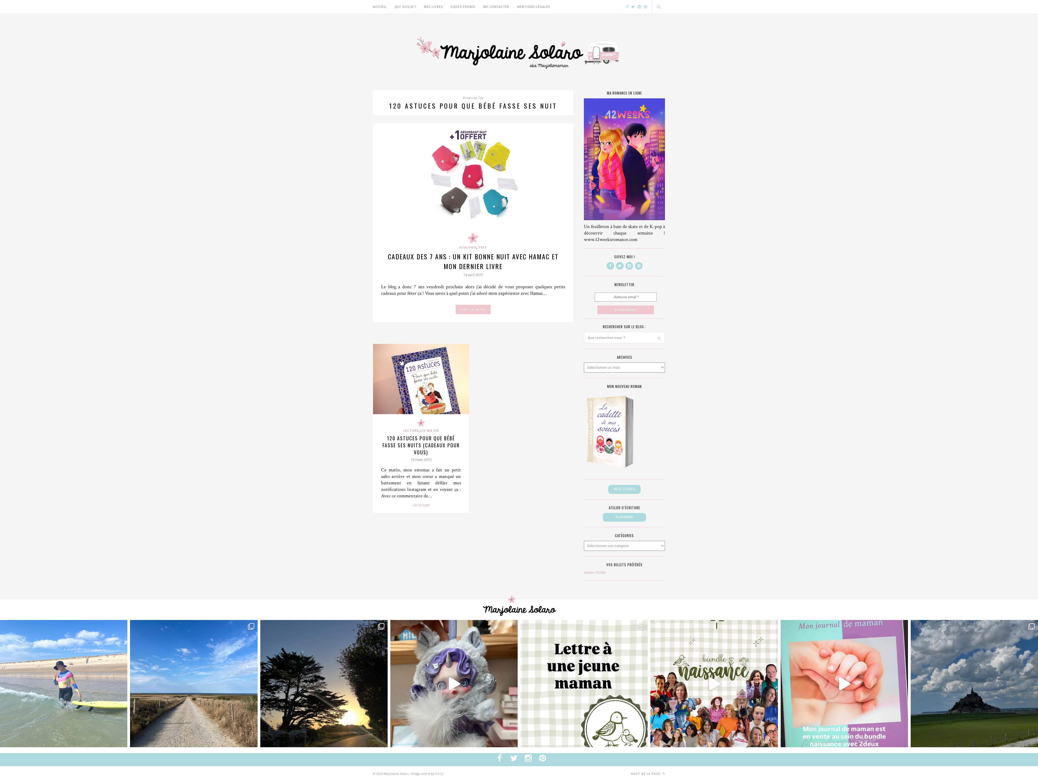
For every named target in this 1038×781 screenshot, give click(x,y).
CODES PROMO (463, 7)
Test (482, 247)
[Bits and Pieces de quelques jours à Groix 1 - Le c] (324, 683)
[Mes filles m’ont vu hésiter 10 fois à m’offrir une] (454, 683)
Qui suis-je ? (405, 7)
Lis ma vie (429, 430)
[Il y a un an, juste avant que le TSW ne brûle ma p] (63, 683)
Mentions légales (533, 7)
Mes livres (433, 7)
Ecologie (468, 247)
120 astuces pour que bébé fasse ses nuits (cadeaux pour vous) (421, 445)
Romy (439, 774)
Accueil (380, 7)
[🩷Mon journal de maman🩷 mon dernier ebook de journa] (844, 683)
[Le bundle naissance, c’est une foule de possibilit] (714, 683)
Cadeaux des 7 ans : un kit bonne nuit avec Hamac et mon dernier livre (473, 261)
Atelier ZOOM (595, 572)
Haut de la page (646, 774)
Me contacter (496, 7)
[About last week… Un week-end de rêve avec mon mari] (974, 683)
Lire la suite (421, 504)
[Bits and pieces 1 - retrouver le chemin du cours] (193, 683)
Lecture (411, 430)
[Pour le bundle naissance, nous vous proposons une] (584, 683)
